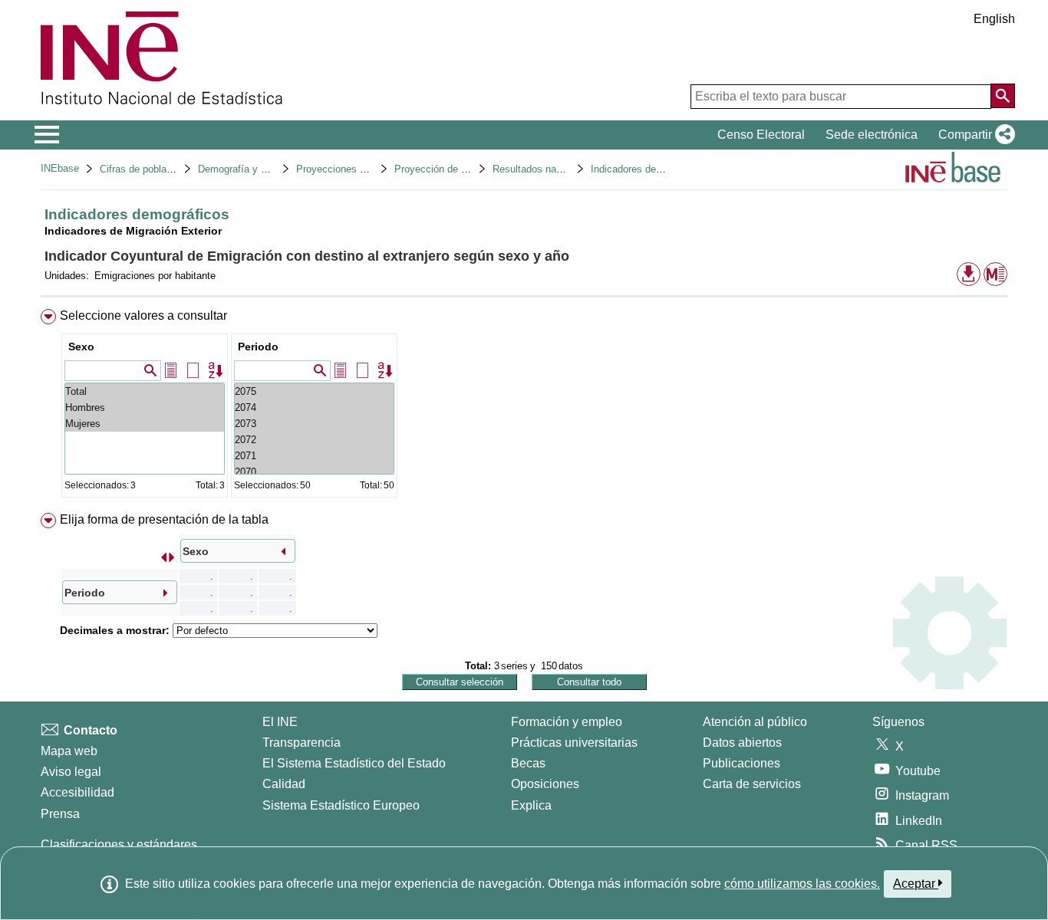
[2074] (314, 407)
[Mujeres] (144, 424)
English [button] (994, 18)
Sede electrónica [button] (872, 134)
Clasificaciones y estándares (119, 844)
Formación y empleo (566, 721)
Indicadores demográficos (648, 169)
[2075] (314, 391)
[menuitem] (524, 406)
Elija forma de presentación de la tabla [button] (164, 519)
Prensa (60, 813)
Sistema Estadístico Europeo (341, 805)
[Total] (144, 391)
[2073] (314, 424)
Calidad (283, 783)
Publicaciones (741, 763)
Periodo (258, 346)
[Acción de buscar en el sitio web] (1002, 96)
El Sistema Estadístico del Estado (354, 763)
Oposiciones (545, 783)
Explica (531, 805)
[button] (973, 135)
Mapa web (69, 750)
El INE (280, 721)
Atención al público (755, 721)
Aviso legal (71, 771)
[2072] (314, 440)
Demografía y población (250, 169)
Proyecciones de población (356, 169)
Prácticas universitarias (574, 742)
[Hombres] (144, 407)
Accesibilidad (77, 792)
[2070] (314, 472)
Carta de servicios (752, 783)
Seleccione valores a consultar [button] (143, 315)
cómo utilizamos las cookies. (802, 883)
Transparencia (301, 742)
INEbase (60, 168)
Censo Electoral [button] (761, 134)
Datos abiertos (742, 742)
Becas (528, 763)
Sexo (81, 346)
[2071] (314, 456)
